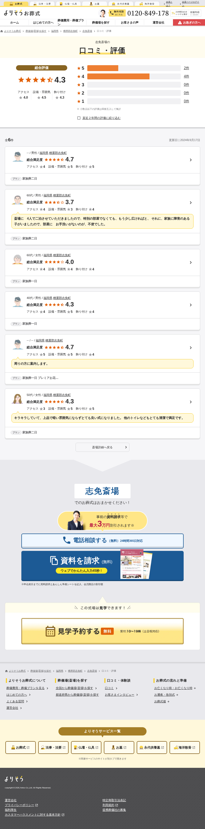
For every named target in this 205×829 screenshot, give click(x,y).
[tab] (16, 4)
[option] (28, 687)
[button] (102, 447)
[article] (102, 166)
